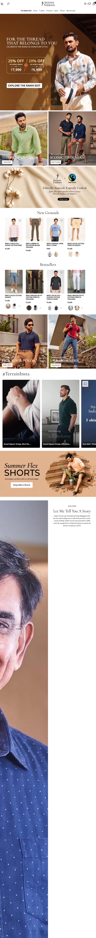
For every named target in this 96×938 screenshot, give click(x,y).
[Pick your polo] (24, 341)
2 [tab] (43, 106)
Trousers (49, 11)
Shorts (62, 11)
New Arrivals (70, 11)
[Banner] (48, 62)
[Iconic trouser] (72, 138)
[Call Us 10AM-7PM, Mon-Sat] (2, 4)
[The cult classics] (24, 138)
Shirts (35, 11)
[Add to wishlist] (20, 221)
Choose (62, 238)
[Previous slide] (3, 62)
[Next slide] (93, 62)
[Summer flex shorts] (48, 474)
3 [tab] (48, 106)
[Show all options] (19, 306)
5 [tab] (56, 106)
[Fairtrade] (48, 187)
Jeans (56, 11)
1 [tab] (39, 106)
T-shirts (41, 11)
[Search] (8, 4)
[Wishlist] (89, 4)
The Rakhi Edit (26, 11)
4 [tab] (52, 106)
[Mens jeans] (72, 341)
